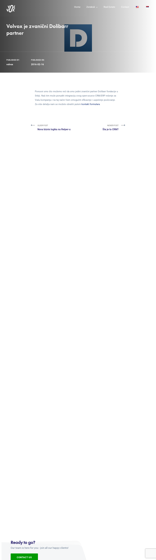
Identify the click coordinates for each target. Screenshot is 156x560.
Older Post (54, 127)
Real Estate (109, 7)
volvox (9, 64)
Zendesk (90, 7)
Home (77, 7)
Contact (125, 7)
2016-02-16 (37, 64)
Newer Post (111, 127)
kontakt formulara (91, 104)
